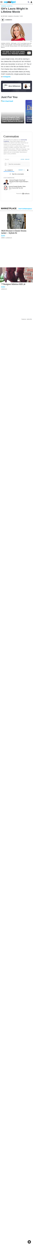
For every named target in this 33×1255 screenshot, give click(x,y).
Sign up (27, 159)
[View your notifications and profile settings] (27, 170)
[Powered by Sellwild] (29, 319)
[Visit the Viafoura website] (25, 193)
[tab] (9, 170)
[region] (16, 177)
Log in (22, 159)
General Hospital (7, 6)
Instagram (6, 77)
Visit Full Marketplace (25, 208)
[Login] (32, 2)
